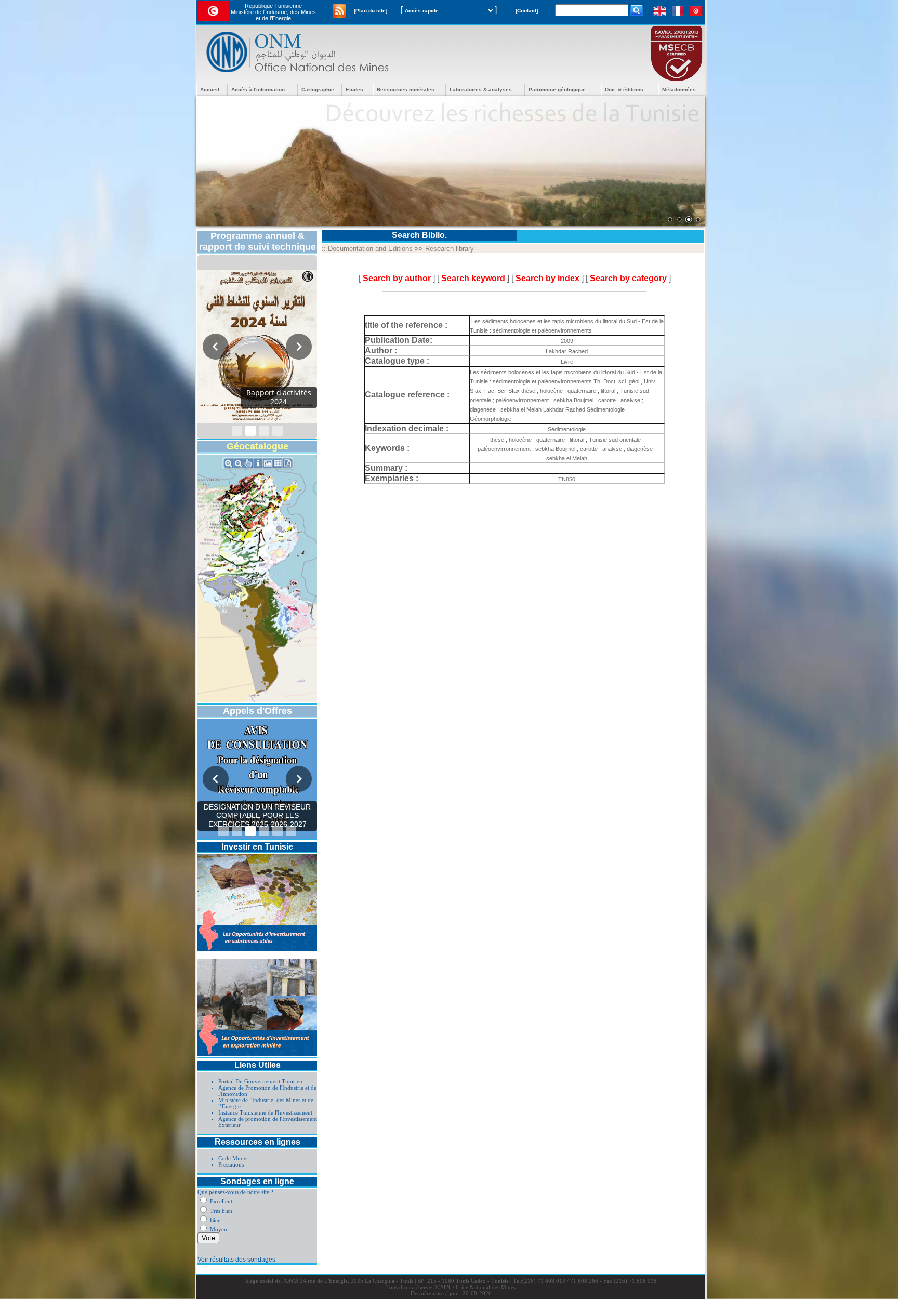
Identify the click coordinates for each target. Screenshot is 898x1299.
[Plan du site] (370, 11)
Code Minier (233, 1158)
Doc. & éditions (624, 89)
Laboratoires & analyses (481, 89)
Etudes (354, 89)
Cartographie (317, 89)
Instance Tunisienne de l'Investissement (265, 1112)
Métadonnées (679, 89)
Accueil (209, 89)
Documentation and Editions (370, 249)
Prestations (231, 1164)
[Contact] (527, 11)
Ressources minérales (405, 89)
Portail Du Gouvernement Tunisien (260, 1081)
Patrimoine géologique (557, 89)
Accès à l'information (258, 89)
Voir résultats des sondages (236, 1259)
